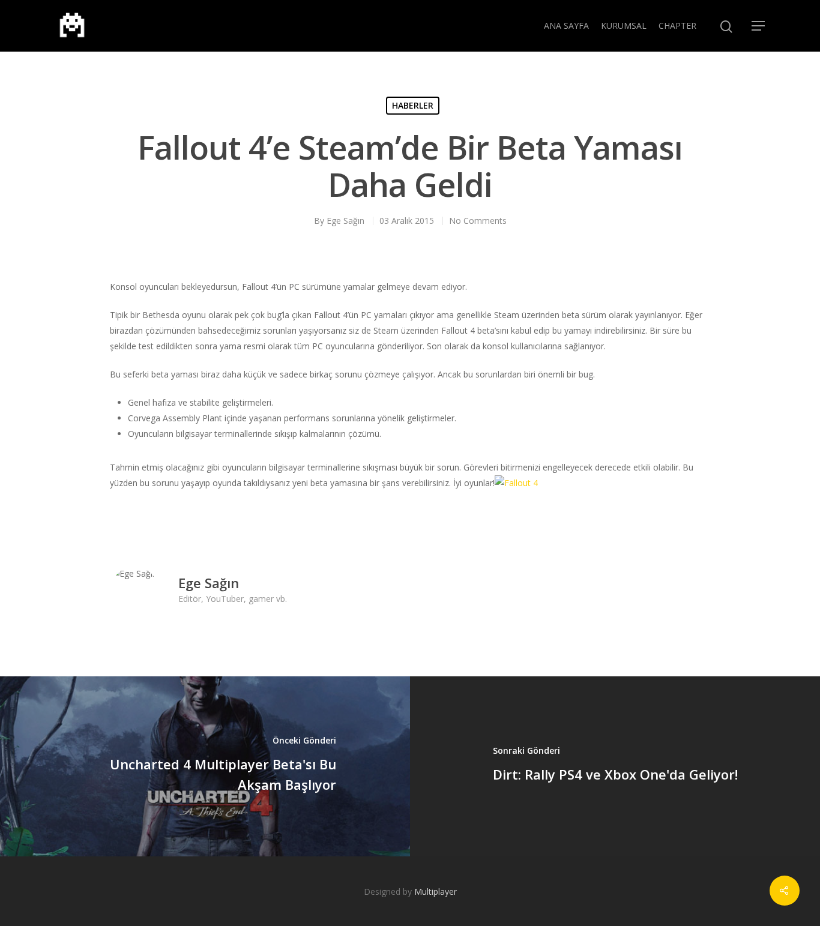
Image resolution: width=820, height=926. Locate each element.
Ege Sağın (345, 220)
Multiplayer (435, 891)
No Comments (478, 220)
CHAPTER (677, 25)
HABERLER (412, 105)
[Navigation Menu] (759, 26)
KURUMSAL (624, 25)
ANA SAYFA (566, 25)
